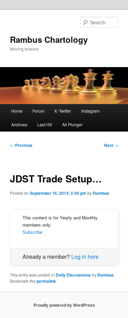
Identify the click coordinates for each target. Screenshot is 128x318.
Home (17, 111)
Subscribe (32, 232)
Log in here (85, 256)
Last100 (44, 124)
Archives (19, 124)
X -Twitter (62, 111)
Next (111, 145)
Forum (38, 111)
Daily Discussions (73, 275)
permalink (46, 281)
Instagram (90, 111)
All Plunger (72, 124)
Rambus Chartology (49, 39)
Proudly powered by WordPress (64, 305)
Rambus (101, 193)
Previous (21, 145)
